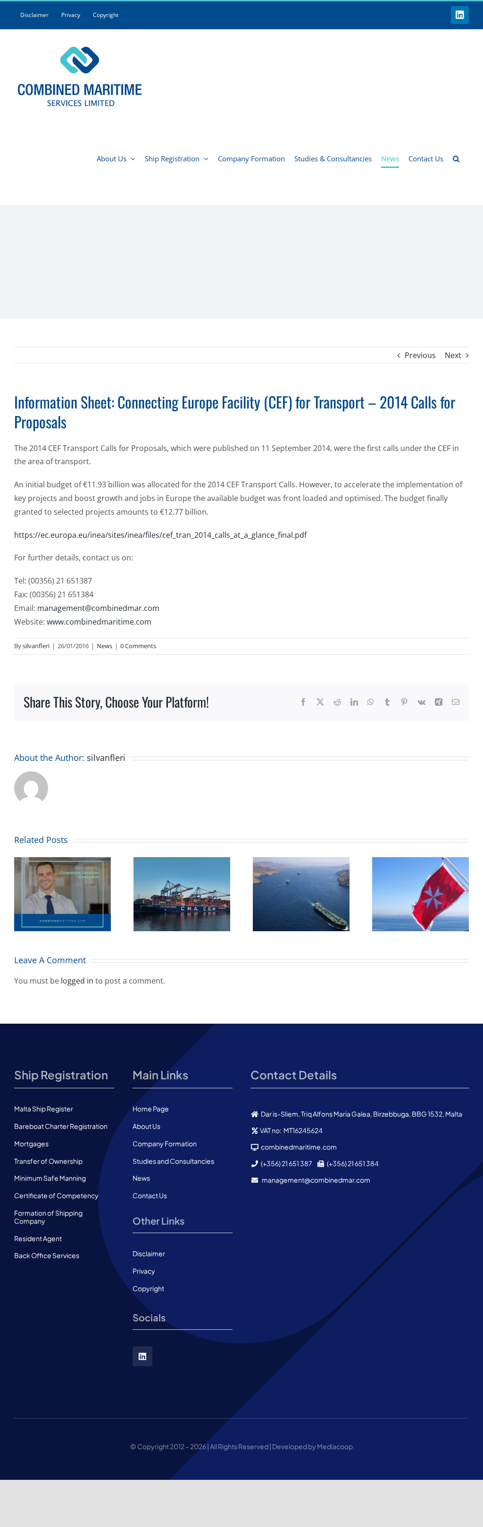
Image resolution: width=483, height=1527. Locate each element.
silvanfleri (36, 646)
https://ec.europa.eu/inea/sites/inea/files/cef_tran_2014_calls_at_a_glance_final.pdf (161, 535)
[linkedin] (142, 1356)
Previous (420, 355)
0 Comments (138, 646)
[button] (456, 158)
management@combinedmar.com (98, 608)
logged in (77, 981)
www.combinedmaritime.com (99, 622)
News (104, 646)
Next (453, 355)
